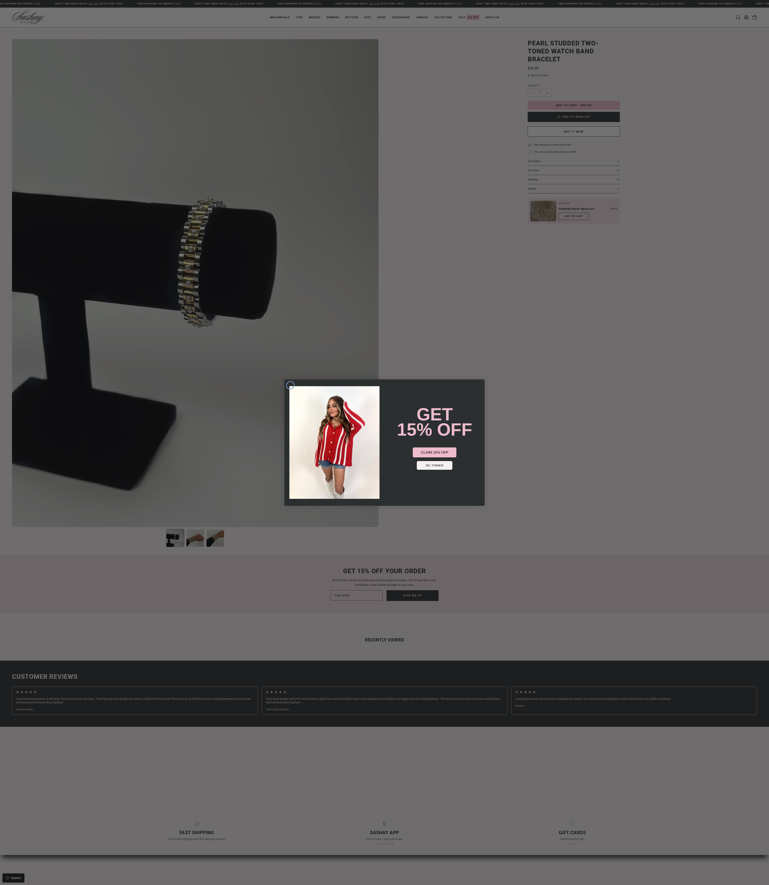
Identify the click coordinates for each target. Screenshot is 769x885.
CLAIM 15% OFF (434, 452)
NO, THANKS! (435, 465)
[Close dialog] (290, 385)
